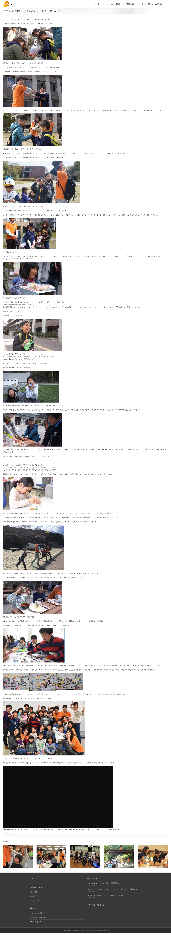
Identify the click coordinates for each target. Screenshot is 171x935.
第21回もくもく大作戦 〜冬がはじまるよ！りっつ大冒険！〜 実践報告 (112, 889)
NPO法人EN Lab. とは (38, 887)
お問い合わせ (35, 896)
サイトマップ (35, 900)
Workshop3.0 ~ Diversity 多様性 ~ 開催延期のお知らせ (106, 883)
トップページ (35, 883)
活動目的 (34, 892)
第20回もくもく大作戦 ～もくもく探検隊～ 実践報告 (106, 895)
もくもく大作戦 (14, 834)
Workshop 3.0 (36, 921)
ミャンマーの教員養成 (38, 917)
